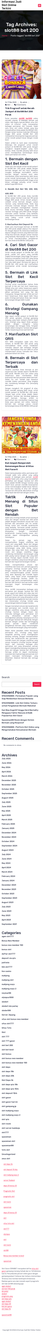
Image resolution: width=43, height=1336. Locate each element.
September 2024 (9, 846)
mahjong (6, 976)
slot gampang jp (9, 1106)
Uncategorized (8, 1154)
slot (5, 1218)
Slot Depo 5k (7, 1080)
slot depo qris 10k (10, 1084)
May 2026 (6, 767)
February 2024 (8, 876)
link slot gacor (7, 1306)
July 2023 (6, 907)
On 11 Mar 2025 (10, 457)
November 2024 (9, 837)
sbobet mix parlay (10, 1006)
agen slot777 (8, 936)
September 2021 (9, 924)
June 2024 (6, 859)
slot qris (5, 1119)
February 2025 (8, 824)
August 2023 (7, 902)
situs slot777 (8, 1023)
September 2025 (9, 793)
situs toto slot (9, 1223)
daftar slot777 (8, 954)
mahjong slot (8, 980)
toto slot (6, 1150)
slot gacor (6, 1098)
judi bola (5, 962)
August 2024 (8, 850)
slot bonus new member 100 (14, 1063)
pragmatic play (7, 1296)
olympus (7, 1234)
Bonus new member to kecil (14, 1256)
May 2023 (6, 915)
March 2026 (7, 776)
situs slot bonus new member (15, 1019)
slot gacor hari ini (10, 1102)
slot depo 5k (8, 1164)
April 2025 (6, 815)
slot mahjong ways (10, 1111)
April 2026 (6, 772)
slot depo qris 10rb (10, 1089)
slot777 (5, 1132)
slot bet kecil (8, 1050)
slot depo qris (7, 1299)
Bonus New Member (10, 941)
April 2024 (6, 867)
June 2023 (6, 911)
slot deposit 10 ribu (11, 1170)
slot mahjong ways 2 (11, 1115)
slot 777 (5, 1037)
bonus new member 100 (12, 945)
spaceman (6, 1137)
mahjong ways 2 (9, 989)
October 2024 (8, 841)
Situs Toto (6, 1028)
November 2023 (9, 889)
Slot (8, 105)
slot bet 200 (7, 1045)
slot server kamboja (11, 1128)
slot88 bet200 (25, 118)
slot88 (6, 1250)
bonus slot (6, 949)
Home (5, 35)
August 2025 (7, 798)
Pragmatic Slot (9, 1191)
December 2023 (9, 885)
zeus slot (6, 1159)
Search (6, 677)
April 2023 (6, 920)
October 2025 (8, 789)
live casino (6, 971)
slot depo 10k (8, 1071)
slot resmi (6, 1124)
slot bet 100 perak (8, 1289)
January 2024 (8, 881)
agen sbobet (6, 1286)
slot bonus (6, 1054)
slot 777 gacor (8, 1041)
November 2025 (9, 785)
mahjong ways (8, 984)
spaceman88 (8, 1145)
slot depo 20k (8, 1076)
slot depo (6, 1067)
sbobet (5, 1002)
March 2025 (7, 820)
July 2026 (6, 759)
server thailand (9, 1180)
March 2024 (7, 872)
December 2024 (9, 833)
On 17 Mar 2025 (11, 102)
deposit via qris (9, 958)
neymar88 (6, 993)
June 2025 (6, 806)
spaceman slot (8, 1141)
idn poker (5, 1291)
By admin (23, 102)
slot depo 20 (6, 1304)
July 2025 (6, 802)
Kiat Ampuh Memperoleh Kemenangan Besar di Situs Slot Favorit (19, 466)
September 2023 (9, 898)
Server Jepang (8, 1015)
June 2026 (6, 763)
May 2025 (6, 811)
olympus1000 (8, 997)
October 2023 (8, 894)
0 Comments (21, 105)
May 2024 (6, 863)
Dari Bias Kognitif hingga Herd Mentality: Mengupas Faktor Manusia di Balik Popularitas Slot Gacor (20, 713)
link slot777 (7, 967)
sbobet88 (6, 1010)
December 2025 (9, 780)
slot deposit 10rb (9, 1093)
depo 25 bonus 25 (10, 1186)
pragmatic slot (9, 1197)
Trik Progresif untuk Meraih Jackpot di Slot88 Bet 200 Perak (19, 111)
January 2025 (8, 828)
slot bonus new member (13, 1058)
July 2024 (6, 854)
